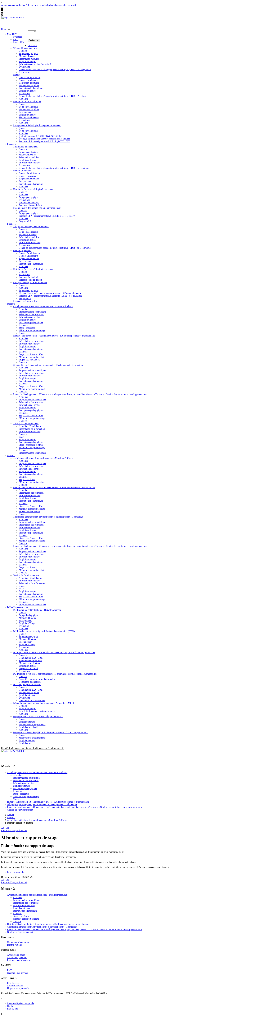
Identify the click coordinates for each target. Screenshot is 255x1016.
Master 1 (11, 303)
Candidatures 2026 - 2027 (31, 658)
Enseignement (25, 620)
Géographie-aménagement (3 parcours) (31, 226)
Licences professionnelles (25, 301)
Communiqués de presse (18, 942)
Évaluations (24, 67)
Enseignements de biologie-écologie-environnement (37, 125)
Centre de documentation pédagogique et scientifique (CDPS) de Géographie (55, 69)
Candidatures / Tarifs (28, 727)
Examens (23, 325)
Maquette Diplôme (27, 618)
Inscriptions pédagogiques (31, 184)
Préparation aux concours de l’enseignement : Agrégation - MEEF (43, 703)
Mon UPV (12, 34)
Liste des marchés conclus (19, 960)
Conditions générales (17, 957)
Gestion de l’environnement (26, 575)
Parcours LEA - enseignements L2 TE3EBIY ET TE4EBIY (47, 216)
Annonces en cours (16, 955)
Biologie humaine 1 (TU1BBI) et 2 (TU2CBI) (40, 136)
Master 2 (11, 455)
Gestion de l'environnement (26, 423)
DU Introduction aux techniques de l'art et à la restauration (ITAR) (44, 631)
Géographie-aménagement (25, 48)
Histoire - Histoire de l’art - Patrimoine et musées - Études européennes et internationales (54, 335)
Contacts (23, 51)
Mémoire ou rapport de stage (32, 389)
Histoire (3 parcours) (22, 170)
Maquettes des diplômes (30, 663)
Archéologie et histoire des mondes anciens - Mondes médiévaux (43, 306)
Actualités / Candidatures (30, 426)
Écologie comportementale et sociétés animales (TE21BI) (45, 138)
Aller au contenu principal (13, 5)
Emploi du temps (27, 695)
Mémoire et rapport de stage (32, 330)
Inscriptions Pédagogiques (31, 88)
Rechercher (34, 40)
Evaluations (24, 165)
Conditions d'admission (30, 682)
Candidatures (25, 743)
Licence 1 (32, 45)
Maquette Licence (27, 56)
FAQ (21, 437)
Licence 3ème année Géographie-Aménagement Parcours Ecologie (50, 293)
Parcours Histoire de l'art (30, 205)
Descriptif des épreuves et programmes (37, 711)
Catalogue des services (17, 973)
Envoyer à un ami (18, 830)
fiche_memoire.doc (16, 872)
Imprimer (5, 830)
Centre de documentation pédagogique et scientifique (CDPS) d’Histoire (52, 96)
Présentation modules (29, 59)
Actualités (23, 98)
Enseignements (26, 112)
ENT (15, 39)
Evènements (24, 72)
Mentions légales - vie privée (20, 1003)
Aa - (8, 828)
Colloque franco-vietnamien (32, 700)
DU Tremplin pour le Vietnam (27, 684)
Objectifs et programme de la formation (37, 679)
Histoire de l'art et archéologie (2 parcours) (33, 189)
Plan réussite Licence (29, 117)
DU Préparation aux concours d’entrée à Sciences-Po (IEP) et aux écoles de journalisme (54, 652)
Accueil (10, 815)
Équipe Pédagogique (28, 615)
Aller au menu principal (37, 5)
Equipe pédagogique (28, 53)
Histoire (16, 75)
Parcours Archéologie (29, 202)
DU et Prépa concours (17, 607)
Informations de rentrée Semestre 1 (35, 64)
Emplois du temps (27, 61)
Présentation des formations (31, 314)
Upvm (4, 29)
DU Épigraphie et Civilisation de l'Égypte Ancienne (37, 610)
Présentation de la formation (32, 429)
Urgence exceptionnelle (18, 988)
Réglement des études (29, 82)
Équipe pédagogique (28, 130)
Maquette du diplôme (29, 85)
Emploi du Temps (27, 623)
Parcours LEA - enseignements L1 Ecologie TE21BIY (44, 141)
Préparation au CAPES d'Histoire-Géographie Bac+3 (38, 716)
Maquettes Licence (27, 234)
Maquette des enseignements (32, 724)
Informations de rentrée (29, 162)
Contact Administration (29, 77)
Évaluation (24, 626)
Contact (22, 612)
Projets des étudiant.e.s (29, 359)
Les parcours (25, 181)
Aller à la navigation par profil (62, 5)
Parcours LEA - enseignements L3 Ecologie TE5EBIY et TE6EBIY (50, 295)
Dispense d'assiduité (28, 668)
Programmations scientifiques (32, 311)
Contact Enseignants (28, 80)
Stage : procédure (27, 327)
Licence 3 (11, 224)
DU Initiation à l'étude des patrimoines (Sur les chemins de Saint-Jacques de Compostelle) (55, 674)
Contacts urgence (15, 985)
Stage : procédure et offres (31, 354)
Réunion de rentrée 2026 (30, 660)
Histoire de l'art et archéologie (27, 101)
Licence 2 (11, 144)
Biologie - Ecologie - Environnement (30, 282)
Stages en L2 (25, 221)
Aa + (3, 828)
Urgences (17, 36)
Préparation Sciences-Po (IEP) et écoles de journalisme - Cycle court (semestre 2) (50, 732)
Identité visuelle (14, 945)
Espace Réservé (20, 42)
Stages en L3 (25, 298)
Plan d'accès (12, 983)
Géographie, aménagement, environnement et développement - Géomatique (48, 365)
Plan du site (12, 1008)
